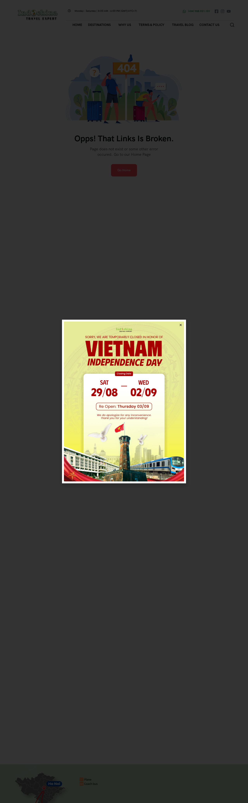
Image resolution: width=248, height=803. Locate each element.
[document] (124, 401)
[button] (180, 325)
